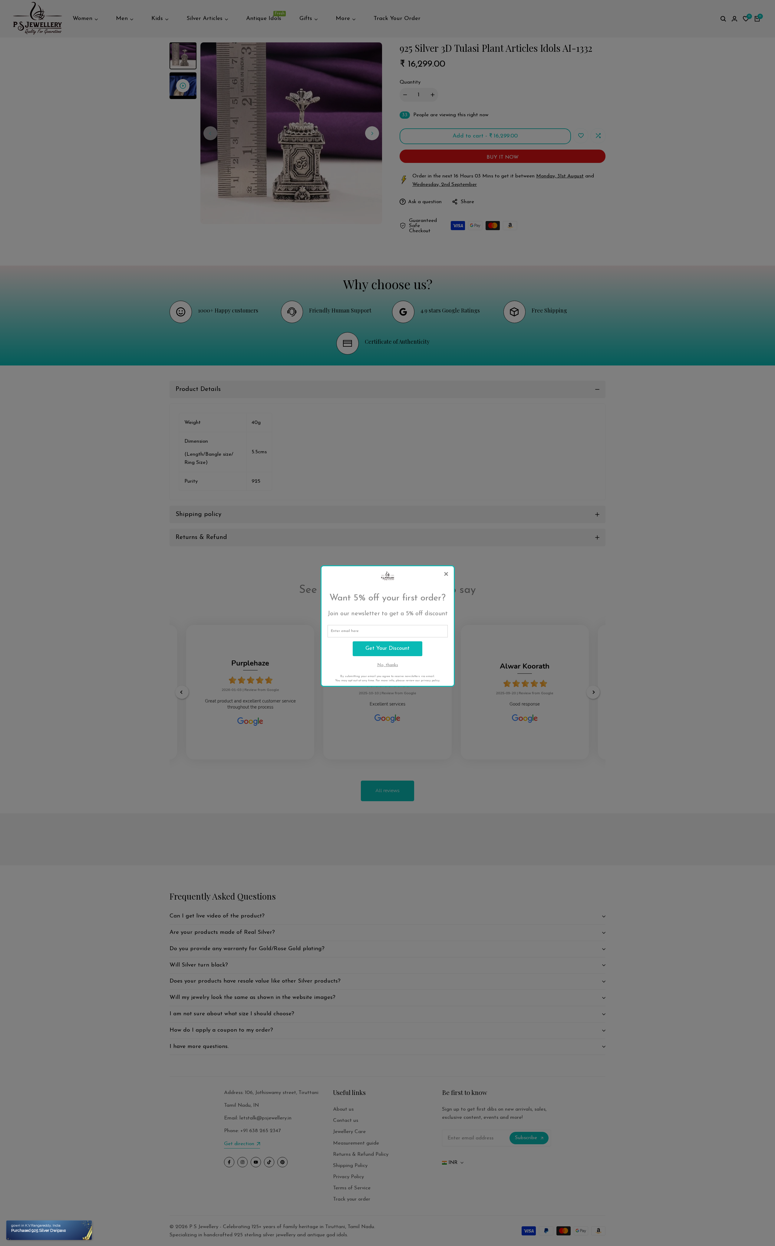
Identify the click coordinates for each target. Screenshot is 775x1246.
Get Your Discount (387, 648)
